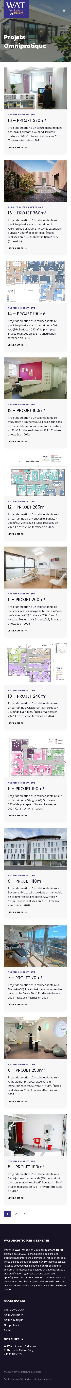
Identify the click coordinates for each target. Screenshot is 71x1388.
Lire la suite (17, 147)
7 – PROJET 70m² (25, 978)
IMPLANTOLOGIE (14, 1310)
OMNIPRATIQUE (13, 1320)
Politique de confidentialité (17, 1379)
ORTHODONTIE (13, 1315)
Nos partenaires (13, 1325)
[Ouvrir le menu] (64, 10)
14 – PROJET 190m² (26, 314)
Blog (11, 207)
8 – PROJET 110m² (25, 881)
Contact (8, 1330)
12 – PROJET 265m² (27, 507)
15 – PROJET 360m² (27, 213)
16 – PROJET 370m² (27, 120)
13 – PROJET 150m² (26, 410)
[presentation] (35, 88)
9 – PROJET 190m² (26, 789)
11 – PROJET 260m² (26, 599)
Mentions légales (42, 1379)
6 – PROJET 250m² (26, 1070)
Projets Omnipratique (21, 114)
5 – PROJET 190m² (26, 1167)
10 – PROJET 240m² (27, 696)
